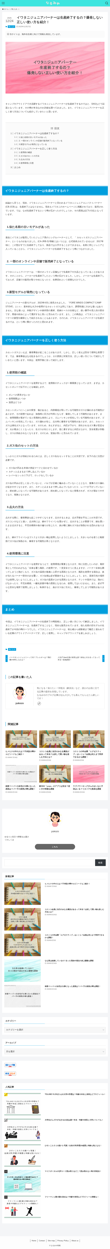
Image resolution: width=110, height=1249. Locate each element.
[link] (39, 703)
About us (75, 1241)
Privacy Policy (63, 1241)
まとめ (17, 167)
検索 (100, 863)
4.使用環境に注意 (26, 163)
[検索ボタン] (107, 3)
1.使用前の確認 (25, 152)
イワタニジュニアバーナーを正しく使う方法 (35, 148)
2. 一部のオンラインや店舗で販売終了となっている (40, 141)
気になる (11, 26)
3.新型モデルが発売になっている (33, 144)
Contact (42, 1241)
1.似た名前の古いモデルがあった (33, 137)
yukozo (19, 703)
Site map (51, 1241)
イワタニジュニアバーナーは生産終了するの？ (36, 133)
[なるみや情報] (55, 3)
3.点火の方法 (24, 159)
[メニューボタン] (3, 3)
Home (34, 1241)
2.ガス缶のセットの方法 (29, 156)
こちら (55, 847)
